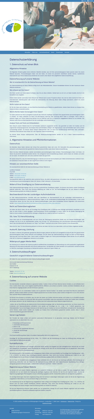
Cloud (84, 1)
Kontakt (91, 1)
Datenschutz (71, 401)
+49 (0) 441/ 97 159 (19, 271)
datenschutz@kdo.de (19, 273)
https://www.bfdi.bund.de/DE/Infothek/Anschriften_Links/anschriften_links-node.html (37, 203)
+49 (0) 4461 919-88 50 (20, 176)
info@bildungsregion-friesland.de (21, 412)
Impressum (64, 401)
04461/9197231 (16, 411)
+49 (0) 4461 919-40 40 (20, 174)
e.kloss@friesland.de (19, 177)
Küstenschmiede (47, 403)
